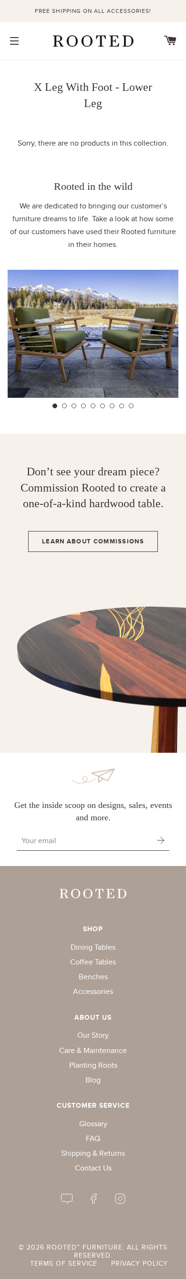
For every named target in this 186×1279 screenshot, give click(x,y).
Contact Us (93, 1167)
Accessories (93, 991)
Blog (93, 1079)
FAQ (93, 1138)
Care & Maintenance (93, 1050)
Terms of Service (63, 1263)
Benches (93, 976)
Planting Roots (93, 1065)
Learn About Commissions (93, 541)
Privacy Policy (139, 1263)
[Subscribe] (160, 841)
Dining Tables (93, 947)
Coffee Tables (93, 961)
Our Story (93, 1035)
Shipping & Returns (93, 1153)
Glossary (93, 1123)
